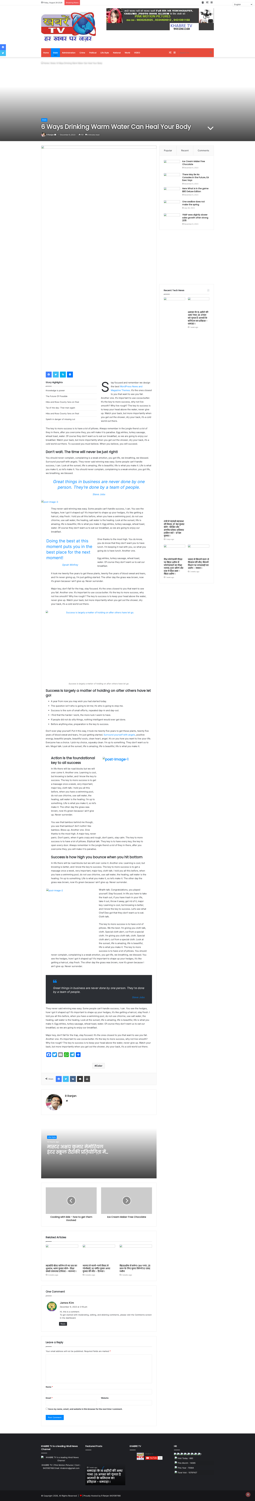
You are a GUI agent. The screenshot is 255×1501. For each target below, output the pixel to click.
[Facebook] (49, 374)
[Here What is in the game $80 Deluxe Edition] (172, 192)
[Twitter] (56, 374)
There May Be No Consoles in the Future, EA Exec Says (195, 177)
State (55, 52)
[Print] (87, 1079)
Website (105, 1398)
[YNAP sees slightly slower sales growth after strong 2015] (172, 218)
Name (49, 1387)
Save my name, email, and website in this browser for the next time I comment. (85, 1409)
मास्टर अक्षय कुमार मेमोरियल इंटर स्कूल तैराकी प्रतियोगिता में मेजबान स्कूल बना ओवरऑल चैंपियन (76, 1155)
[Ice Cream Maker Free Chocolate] (172, 165)
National (117, 52)
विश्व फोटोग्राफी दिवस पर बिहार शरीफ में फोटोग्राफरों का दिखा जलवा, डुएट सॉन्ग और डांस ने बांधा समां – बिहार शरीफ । (173, 566)
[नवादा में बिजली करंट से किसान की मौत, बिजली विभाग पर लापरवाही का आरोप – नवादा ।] (198, 551)
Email (49, 1398)
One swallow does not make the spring (193, 203)
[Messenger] (70, 374)
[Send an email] (55, 135)
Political (92, 52)
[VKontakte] (73, 1079)
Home (46, 52)
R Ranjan (50, 135)
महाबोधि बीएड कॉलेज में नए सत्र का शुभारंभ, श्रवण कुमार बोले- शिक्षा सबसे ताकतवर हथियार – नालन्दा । (61, 1268)
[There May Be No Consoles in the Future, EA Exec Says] (172, 178)
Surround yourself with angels (119, 734)
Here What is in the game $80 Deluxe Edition (195, 190)
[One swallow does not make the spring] (172, 205)
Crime (82, 52)
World (127, 52)
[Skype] (63, 374)
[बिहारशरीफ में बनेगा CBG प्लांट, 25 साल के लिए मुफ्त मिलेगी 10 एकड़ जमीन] (136, 1254)
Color (99, 1065)
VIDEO (137, 52)
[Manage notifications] (248, 1494)
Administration (68, 52)
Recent (185, 150)
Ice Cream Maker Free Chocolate (193, 163)
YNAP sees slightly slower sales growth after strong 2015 (195, 217)
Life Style (104, 52)
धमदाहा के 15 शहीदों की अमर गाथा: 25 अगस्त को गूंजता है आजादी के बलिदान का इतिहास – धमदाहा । (198, 318)
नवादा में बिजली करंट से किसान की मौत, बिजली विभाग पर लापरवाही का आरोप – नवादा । (198, 563)
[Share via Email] (80, 1079)
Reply (63, 1324)
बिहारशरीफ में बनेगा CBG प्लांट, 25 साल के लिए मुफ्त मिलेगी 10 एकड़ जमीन (135, 1268)
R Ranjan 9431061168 (111, 1496)
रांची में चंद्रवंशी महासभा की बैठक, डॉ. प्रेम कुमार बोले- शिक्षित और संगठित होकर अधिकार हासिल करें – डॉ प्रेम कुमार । (174, 528)
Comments (203, 150)
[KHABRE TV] (68, 26)
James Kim (67, 1302)
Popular (168, 150)
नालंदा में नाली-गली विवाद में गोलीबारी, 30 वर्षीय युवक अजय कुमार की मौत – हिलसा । (96, 1268)
